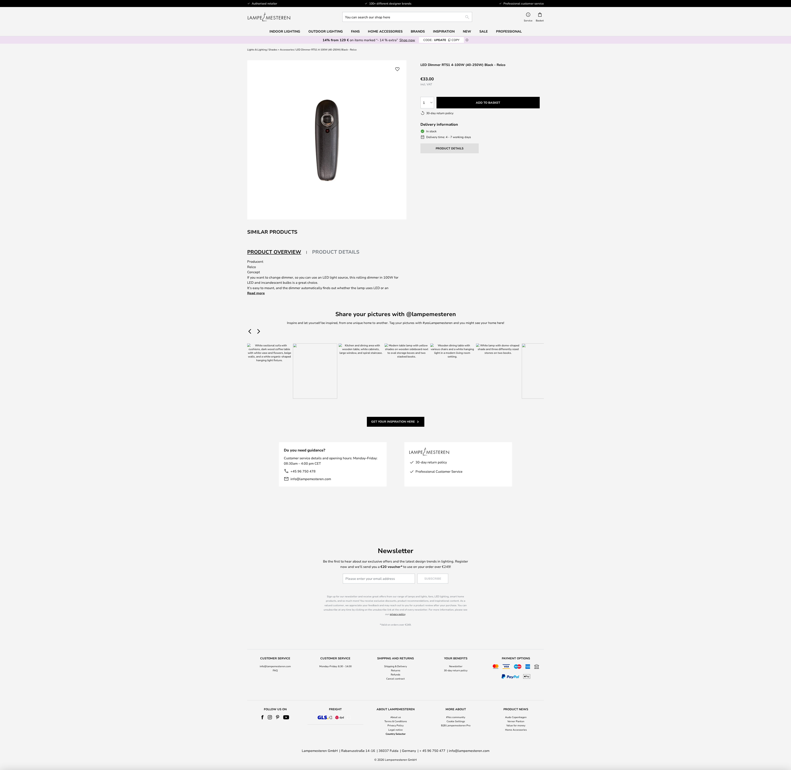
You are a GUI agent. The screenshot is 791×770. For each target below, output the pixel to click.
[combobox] (407, 17)
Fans (355, 31)
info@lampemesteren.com (310, 479)
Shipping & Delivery (395, 666)
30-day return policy (455, 670)
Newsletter (455, 666)
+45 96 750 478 (303, 471)
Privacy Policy (395, 725)
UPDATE (441, 40)
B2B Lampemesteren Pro (455, 725)
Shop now (407, 40)
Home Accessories (516, 729)
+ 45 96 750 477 (432, 750)
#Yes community (455, 717)
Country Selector (396, 733)
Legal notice (395, 729)
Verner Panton (515, 721)
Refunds (395, 674)
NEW (467, 31)
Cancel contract (395, 678)
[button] (397, 69)
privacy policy (397, 614)
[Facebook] (262, 717)
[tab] (277, 252)
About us (395, 717)
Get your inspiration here (393, 421)
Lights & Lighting (257, 49)
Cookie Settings (456, 721)
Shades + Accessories (281, 49)
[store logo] (269, 17)
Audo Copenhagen (516, 717)
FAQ (275, 670)
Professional (509, 31)
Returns (395, 670)
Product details (335, 252)
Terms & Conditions (395, 721)
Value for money (515, 725)
